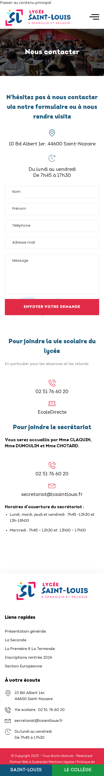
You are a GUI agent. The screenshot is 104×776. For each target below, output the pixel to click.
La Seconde (15, 640)
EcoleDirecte (52, 412)
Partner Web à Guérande (28, 762)
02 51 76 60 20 (52, 391)
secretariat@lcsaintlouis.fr (52, 494)
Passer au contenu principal (25, 3)
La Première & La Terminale (30, 649)
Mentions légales (61, 762)
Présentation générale (25, 632)
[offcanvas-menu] (94, 17)
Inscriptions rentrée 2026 (28, 658)
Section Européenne (23, 666)
